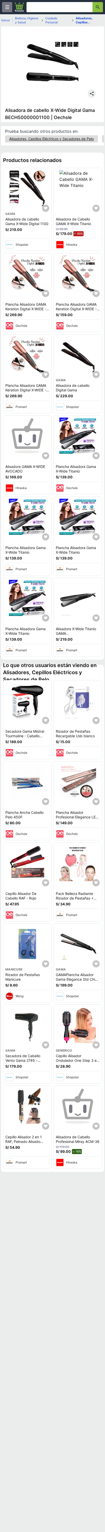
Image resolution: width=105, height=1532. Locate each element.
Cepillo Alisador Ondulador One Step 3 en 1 (77, 1060)
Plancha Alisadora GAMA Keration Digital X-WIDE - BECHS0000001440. (76, 308)
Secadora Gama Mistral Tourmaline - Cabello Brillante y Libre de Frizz (25, 735)
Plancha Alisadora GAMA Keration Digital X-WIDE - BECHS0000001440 (25, 308)
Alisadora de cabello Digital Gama (72, 387)
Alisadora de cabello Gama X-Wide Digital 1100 (26, 221)
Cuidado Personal (51, 20)
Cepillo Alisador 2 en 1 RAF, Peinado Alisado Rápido (23, 1141)
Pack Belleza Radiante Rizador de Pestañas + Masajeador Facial (75, 898)
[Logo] (19, 7)
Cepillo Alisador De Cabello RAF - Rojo (20, 895)
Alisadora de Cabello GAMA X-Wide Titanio (73, 221)
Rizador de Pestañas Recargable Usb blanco (75, 733)
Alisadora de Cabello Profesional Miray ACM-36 (77, 1139)
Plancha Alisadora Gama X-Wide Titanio (76, 468)
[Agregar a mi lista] (45, 208)
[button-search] (98, 7)
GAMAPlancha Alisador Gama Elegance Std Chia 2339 (76, 979)
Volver (5, 20)
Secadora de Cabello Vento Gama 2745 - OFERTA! (22, 1060)
